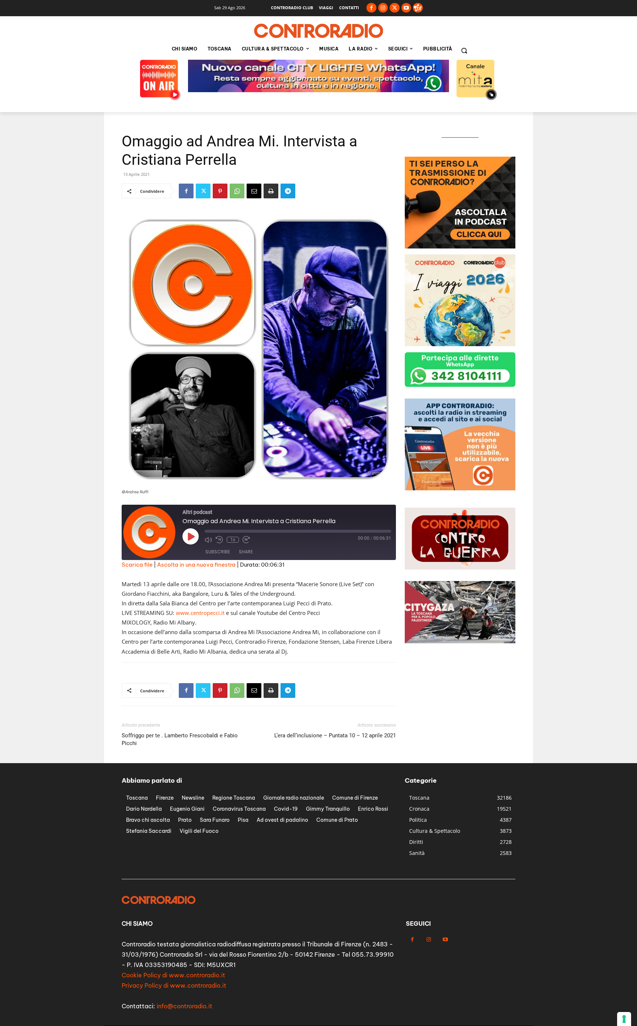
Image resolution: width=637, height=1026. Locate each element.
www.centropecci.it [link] (200, 612)
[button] (464, 50)
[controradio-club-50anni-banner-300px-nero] (460, 344)
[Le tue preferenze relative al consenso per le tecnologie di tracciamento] (624, 1019)
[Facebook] (371, 8)
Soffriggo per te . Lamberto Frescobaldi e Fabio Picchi (180, 739)
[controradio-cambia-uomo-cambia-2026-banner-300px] (460, 246)
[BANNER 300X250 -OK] (460, 488)
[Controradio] (318, 31)
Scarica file (137, 564)
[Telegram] (288, 191)
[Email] (254, 191)
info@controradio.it (184, 1006)
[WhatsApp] (237, 191)
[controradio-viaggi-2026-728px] (318, 90)
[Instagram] (383, 8)
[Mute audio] (208, 539)
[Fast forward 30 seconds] (246, 539)
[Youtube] (406, 8)
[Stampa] (271, 191)
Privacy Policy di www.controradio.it (174, 985)
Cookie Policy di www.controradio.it (173, 975)
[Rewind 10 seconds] (219, 539)
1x (232, 539)
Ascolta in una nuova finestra (196, 564)
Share (246, 552)
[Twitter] (395, 8)
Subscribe (217, 552)
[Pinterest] (220, 191)
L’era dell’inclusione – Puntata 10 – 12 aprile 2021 (335, 735)
